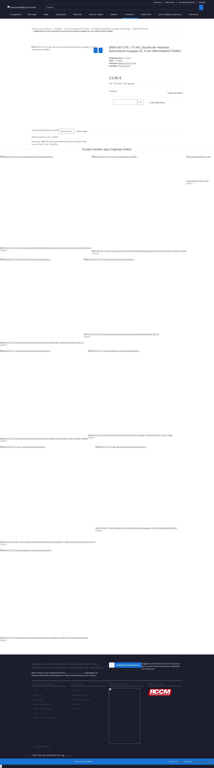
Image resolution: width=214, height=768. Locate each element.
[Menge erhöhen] (139, 107)
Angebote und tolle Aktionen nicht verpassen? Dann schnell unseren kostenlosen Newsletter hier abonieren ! (161, 666)
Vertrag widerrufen (42, 746)
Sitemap (75, 709)
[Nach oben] (1, 766)
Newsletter (76, 704)
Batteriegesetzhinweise (43, 709)
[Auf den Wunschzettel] (101, 50)
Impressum (38, 695)
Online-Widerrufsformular (44, 718)
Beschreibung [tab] (66, 131)
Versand (131, 83)
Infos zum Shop (78, 690)
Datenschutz (39, 699)
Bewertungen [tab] (81, 131)
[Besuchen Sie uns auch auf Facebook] (34, 750)
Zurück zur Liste (37, 29)
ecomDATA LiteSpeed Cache (202, 761)
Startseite (157, 2)
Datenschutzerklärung (75, 673)
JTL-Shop (180, 761)
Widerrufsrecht (40, 713)
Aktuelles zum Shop (80, 695)
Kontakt (202, 2)
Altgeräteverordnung (42, 704)
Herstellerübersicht (187, 2)
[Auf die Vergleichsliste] (96, 50)
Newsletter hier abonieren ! (128, 665)
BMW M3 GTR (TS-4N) (127, 63)
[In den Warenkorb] (34, 44)
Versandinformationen (81, 699)
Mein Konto (170, 2)
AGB (35, 690)
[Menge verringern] (111, 102)
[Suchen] (201, 7)
